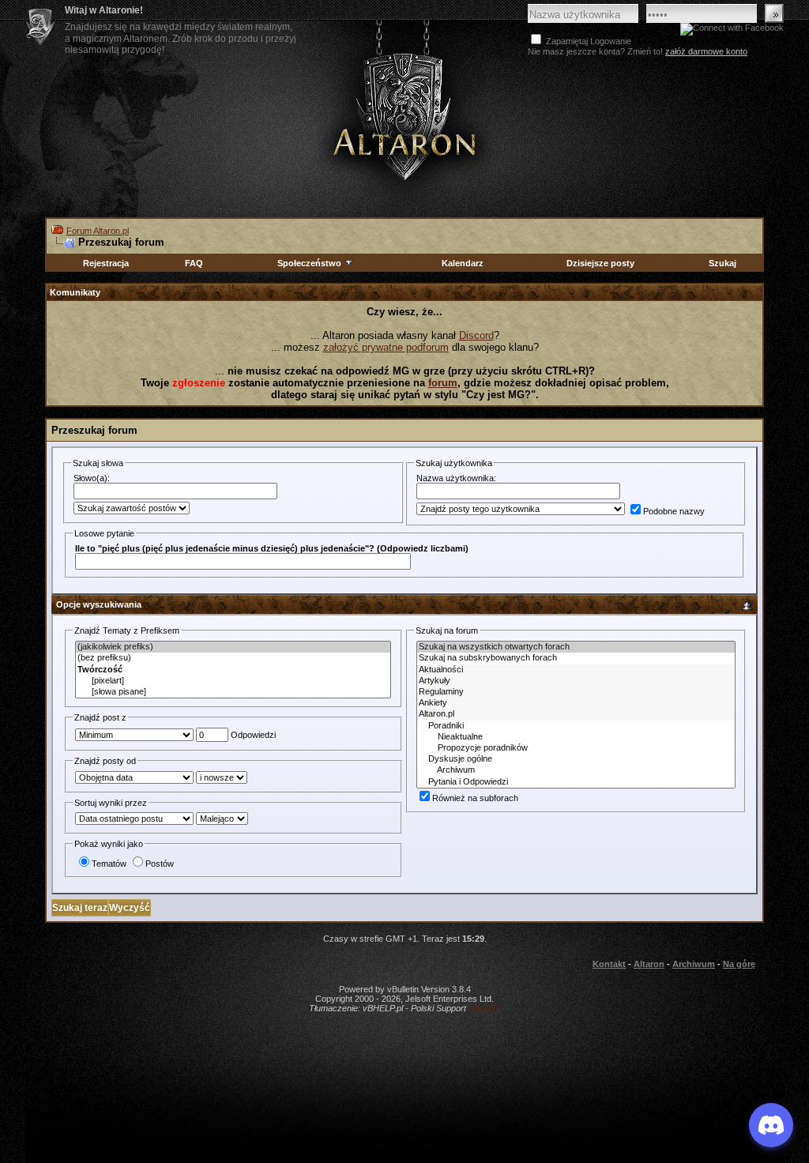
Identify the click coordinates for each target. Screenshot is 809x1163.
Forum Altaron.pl (97, 230)
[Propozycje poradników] (576, 748)
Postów (159, 863)
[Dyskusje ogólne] (576, 759)
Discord (476, 335)
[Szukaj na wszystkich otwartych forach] (576, 647)
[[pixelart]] (233, 681)
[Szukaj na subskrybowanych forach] (576, 658)
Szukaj (722, 263)
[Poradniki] (576, 726)
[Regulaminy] (576, 692)
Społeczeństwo (309, 263)
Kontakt (609, 964)
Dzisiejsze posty (600, 263)
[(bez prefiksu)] (233, 658)
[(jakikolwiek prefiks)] (233, 647)
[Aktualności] (576, 670)
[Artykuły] (576, 681)
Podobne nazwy (674, 511)
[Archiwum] (576, 770)
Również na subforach (475, 798)
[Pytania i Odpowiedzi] (576, 782)
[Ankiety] (576, 703)
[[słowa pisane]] (233, 692)
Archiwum (693, 964)
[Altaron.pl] (576, 714)
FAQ (194, 263)
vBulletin (484, 1008)
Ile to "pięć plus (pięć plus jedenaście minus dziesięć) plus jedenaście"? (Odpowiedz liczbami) (271, 548)
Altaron (404, 116)
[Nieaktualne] (576, 737)
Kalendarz (463, 263)
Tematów (109, 863)
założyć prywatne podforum (386, 347)
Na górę (739, 964)
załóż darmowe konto (706, 51)
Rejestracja (106, 263)
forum (442, 383)
